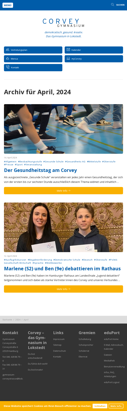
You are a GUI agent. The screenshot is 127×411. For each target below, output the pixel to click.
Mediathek (109, 360)
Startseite (7, 319)
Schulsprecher (86, 344)
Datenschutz (59, 350)
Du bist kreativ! (35, 369)
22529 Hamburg (10, 350)
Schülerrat (84, 350)
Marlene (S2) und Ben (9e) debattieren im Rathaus (62, 268)
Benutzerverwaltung (114, 366)
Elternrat (83, 356)
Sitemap (57, 344)
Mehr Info (116, 406)
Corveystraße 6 (10, 347)
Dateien (108, 354)
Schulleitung (85, 339)
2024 (17, 319)
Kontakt (57, 356)
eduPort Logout (111, 382)
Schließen (100, 406)
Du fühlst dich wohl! (37, 363)
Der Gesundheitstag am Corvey (40, 170)
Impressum (58, 339)
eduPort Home (111, 339)
